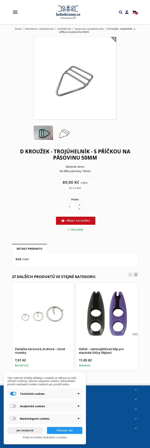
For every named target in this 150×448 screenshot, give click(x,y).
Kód (18, 259)
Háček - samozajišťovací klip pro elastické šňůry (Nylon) (101, 351)
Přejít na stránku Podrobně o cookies (45, 437)
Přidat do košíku (75, 220)
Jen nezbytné (24, 430)
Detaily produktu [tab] (29, 248)
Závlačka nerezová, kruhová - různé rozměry (40, 351)
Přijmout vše (65, 430)
